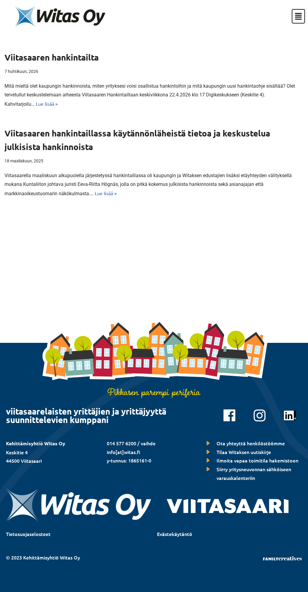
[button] (292, 16)
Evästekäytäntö (174, 534)
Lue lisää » (47, 104)
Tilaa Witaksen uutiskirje (244, 452)
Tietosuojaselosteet (28, 534)
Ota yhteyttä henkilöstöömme (251, 443)
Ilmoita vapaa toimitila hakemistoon (257, 460)
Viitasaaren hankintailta (52, 57)
